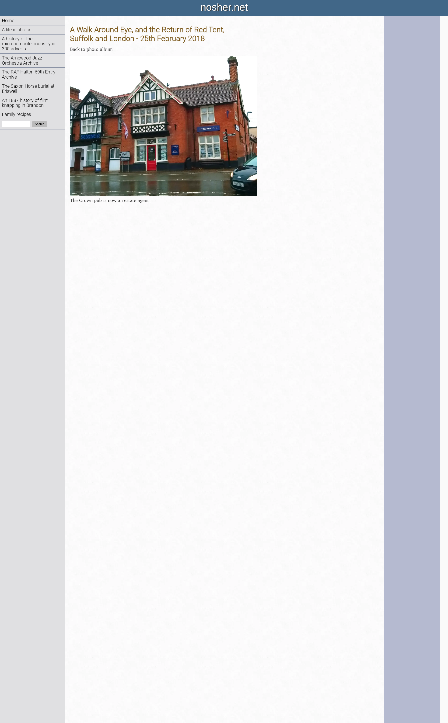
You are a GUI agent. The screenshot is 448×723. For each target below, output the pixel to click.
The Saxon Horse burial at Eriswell (28, 88)
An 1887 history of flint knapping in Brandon (25, 103)
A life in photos (17, 29)
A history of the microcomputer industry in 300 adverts (28, 44)
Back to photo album (91, 49)
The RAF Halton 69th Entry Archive (29, 74)
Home (8, 20)
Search (39, 124)
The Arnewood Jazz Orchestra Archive (22, 60)
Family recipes (16, 114)
